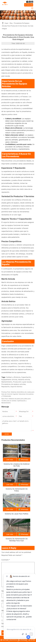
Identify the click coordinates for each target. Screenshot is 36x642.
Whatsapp (24, 460)
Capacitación (26, 377)
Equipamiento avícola (9, 379)
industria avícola (24, 379)
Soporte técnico (16, 387)
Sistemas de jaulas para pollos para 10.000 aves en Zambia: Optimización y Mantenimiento (16, 401)
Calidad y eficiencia (13, 377)
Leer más (9, 460)
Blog (11, 23)
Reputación (5, 387)
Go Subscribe (28, 5)
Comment (5, 560)
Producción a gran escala (22, 382)
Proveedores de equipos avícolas (13, 384)
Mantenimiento (6, 382)
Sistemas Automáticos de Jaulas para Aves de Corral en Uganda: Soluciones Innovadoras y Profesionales (17, 394)
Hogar (6, 23)
